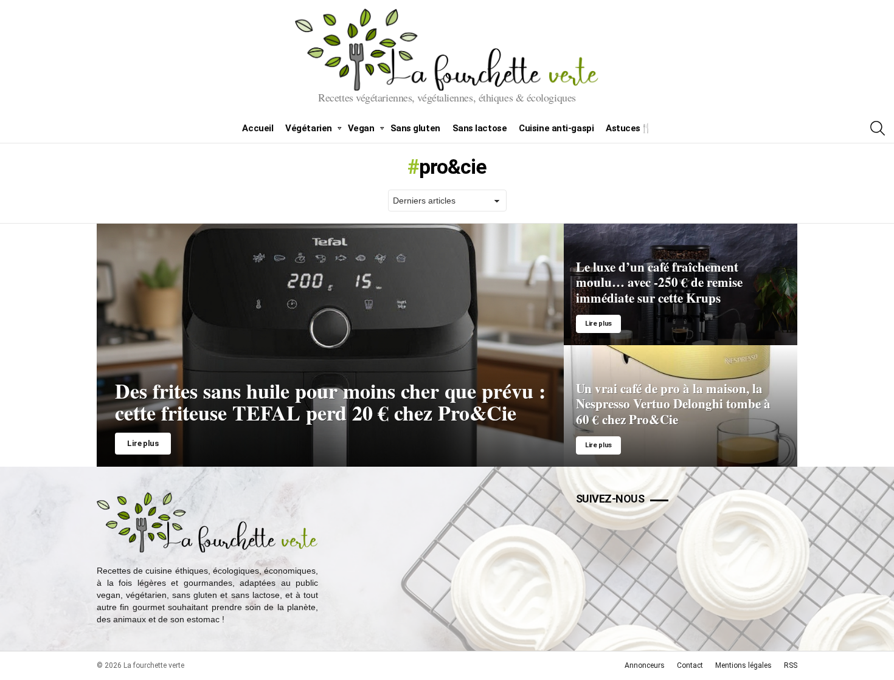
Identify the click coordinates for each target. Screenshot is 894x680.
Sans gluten (415, 128)
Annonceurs (645, 665)
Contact (690, 665)
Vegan (361, 128)
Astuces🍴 (628, 128)
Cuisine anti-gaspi (556, 128)
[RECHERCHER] (877, 128)
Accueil (257, 128)
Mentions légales (743, 665)
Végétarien (308, 128)
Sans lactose (479, 128)
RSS (790, 665)
